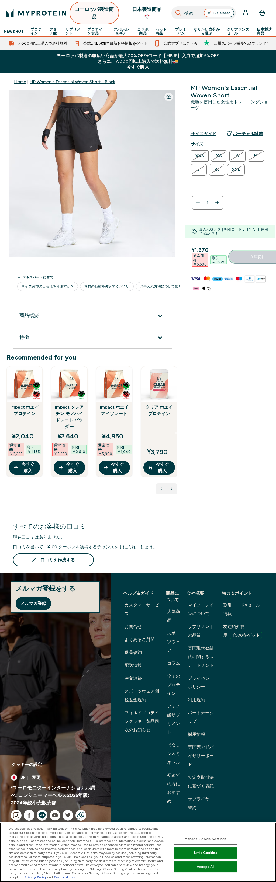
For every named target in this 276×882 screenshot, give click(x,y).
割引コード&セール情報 (241, 609)
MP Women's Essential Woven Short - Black (72, 81)
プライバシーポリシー (201, 682)
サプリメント (73, 31)
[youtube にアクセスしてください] (55, 815)
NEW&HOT (14, 31)
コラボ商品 (143, 31)
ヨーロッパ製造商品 (94, 12)
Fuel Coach (221, 13)
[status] (207, 202)
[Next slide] (176, 433)
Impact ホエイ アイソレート (114, 410)
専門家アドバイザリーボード (201, 756)
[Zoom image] (168, 97)
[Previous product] (161, 488)
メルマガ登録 (33, 603)
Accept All (205, 867)
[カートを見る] (262, 13)
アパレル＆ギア (121, 31)
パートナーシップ (201, 717)
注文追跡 (133, 678)
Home (20, 81)
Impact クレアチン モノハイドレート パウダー (69, 417)
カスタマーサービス (142, 609)
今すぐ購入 (28, 467)
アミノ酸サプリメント (173, 719)
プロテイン (36, 31)
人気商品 (173, 615)
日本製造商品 (264, 31)
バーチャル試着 (248, 133)
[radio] (200, 156)
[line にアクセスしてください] (42, 815)
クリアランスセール (238, 31)
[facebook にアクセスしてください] (29, 815)
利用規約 (196, 700)
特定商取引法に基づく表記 (201, 781)
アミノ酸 (53, 31)
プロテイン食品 (94, 31)
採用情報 (196, 734)
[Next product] (172, 488)
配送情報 (133, 665)
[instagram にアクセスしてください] (16, 815)
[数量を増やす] (217, 202)
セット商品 (161, 31)
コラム (173, 663)
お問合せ (133, 626)
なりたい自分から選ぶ (207, 31)
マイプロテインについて (201, 609)
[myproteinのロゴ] (36, 13)
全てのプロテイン (173, 685)
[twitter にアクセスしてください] (68, 815)
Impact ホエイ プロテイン (24, 410)
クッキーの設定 (27, 764)
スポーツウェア (173, 642)
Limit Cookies (205, 853)
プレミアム (181, 31)
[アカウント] (246, 13)
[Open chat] (80, 815)
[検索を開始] (178, 12)
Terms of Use (64, 877)
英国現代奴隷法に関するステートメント (201, 657)
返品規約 (133, 652)
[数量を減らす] (198, 202)
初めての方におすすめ (173, 788)
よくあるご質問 (140, 639)
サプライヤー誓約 (201, 803)
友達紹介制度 (241, 630)
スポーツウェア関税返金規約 (142, 695)
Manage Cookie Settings (205, 839)
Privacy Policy (35, 877)
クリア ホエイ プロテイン (159, 410)
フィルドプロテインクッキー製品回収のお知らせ (142, 721)
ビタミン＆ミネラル (173, 754)
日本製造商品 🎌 (146, 12)
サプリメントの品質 (201, 630)
